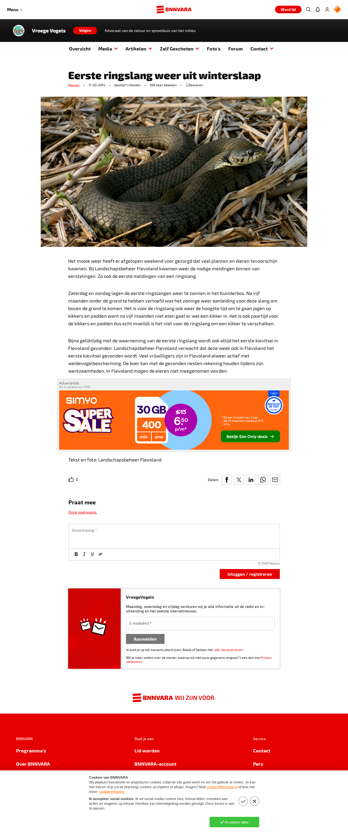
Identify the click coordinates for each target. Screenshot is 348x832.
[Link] (100, 554)
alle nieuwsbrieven (228, 650)
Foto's (214, 48)
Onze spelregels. (82, 512)
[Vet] (76, 554)
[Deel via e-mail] (275, 479)
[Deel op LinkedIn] (251, 479)
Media (105, 48)
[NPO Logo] (337, 10)
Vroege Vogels (49, 30)
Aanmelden (145, 638)
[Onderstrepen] (92, 554)
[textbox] (174, 536)
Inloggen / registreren (250, 573)
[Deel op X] (239, 479)
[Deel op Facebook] (227, 479)
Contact (259, 48)
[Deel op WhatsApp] (263, 479)
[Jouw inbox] (318, 9)
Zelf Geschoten (176, 48)
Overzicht (80, 48)
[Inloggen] (327, 9)
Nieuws (74, 85)
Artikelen (135, 48)
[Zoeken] (308, 9)
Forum (235, 48)
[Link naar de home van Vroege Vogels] (18, 30)
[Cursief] (84, 554)
